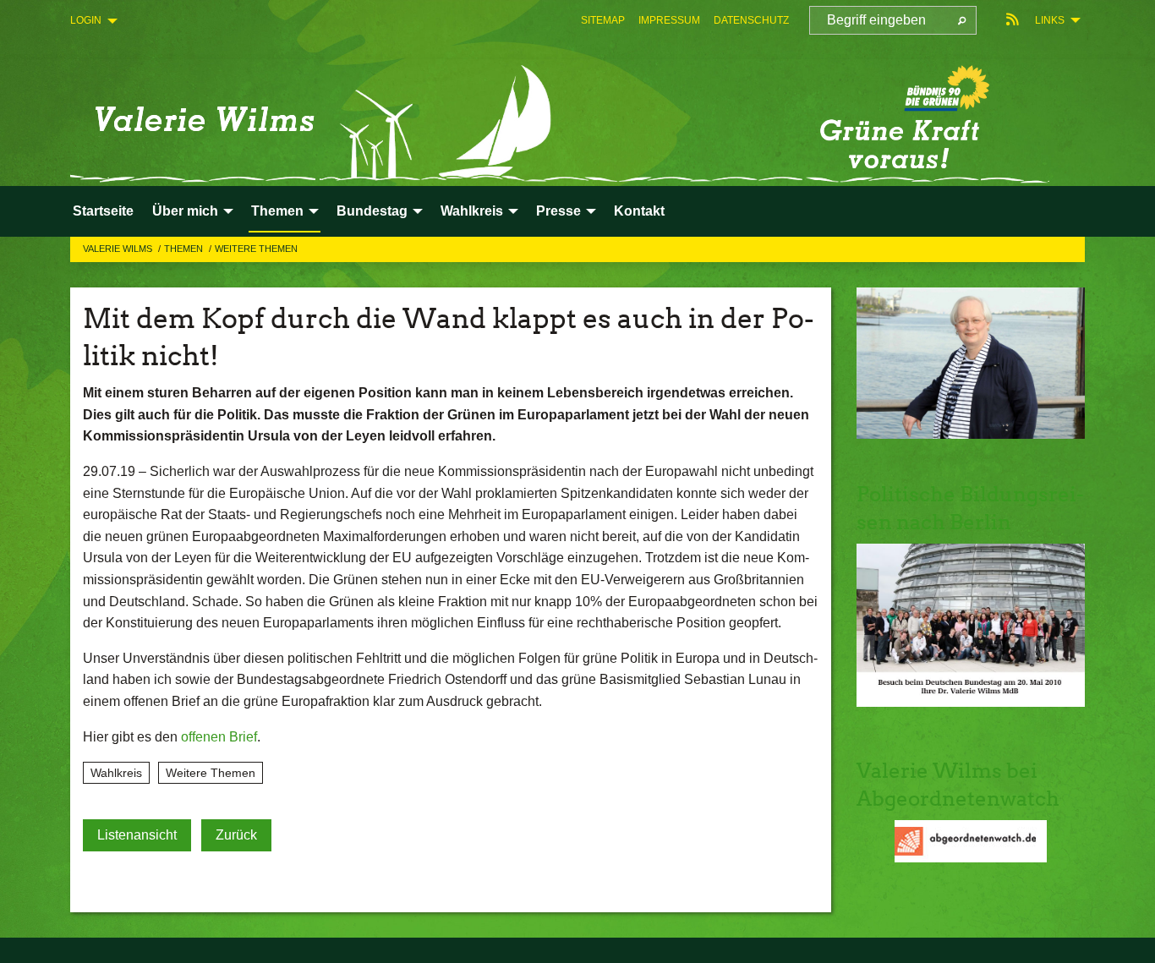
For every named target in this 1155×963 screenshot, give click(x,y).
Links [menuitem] (1050, 20)
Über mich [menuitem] (185, 211)
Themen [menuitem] (277, 211)
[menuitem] (603, 20)
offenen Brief (219, 737)
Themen (184, 248)
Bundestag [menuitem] (372, 211)
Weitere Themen (256, 248)
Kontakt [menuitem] (639, 211)
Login (85, 20)
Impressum (669, 20)
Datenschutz (751, 20)
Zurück (236, 835)
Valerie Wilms (119, 248)
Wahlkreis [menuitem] (472, 211)
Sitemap (603, 20)
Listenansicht (137, 835)
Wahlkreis (116, 773)
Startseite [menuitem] (103, 211)
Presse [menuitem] (558, 211)
